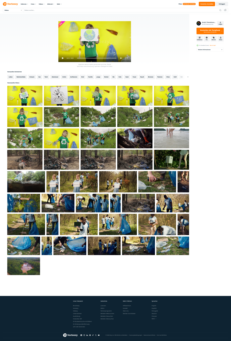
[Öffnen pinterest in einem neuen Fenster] (90, 335)
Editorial (50, 4)
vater (127, 77)
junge (98, 77)
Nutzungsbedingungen (135, 335)
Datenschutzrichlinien (149, 335)
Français (154, 316)
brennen (150, 77)
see (39, 77)
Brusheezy (76, 305)
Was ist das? (213, 45)
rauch (142, 77)
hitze (168, 77)
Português (155, 311)
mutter (106, 77)
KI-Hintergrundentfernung (81, 324)
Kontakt (125, 308)
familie (90, 77)
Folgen (220, 24)
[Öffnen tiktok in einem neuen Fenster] (93, 335)
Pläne (180, 4)
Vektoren (24, 4)
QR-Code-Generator (79, 327)
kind (82, 77)
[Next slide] (186, 77)
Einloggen (222, 4)
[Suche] (220, 10)
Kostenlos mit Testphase (210, 31)
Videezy (75, 311)
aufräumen (73, 77)
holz (120, 77)
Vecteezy (75, 308)
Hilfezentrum (127, 305)
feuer (134, 77)
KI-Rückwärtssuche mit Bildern (82, 321)
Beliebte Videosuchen (107, 319)
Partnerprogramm (106, 311)
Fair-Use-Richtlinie (162, 335)
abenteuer (55, 77)
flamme (159, 77)
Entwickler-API (77, 319)
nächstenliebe (21, 77)
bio (114, 77)
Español (154, 308)
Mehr (58, 4)
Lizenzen (103, 305)
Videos (41, 4)
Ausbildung (76, 316)
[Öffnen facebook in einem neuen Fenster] (81, 335)
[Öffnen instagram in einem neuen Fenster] (84, 335)
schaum (31, 77)
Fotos (32, 4)
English (154, 305)
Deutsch (154, 313)
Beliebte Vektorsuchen (107, 313)
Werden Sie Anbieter (129, 313)
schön (64, 77)
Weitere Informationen (204, 49)
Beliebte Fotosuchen (107, 316)
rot (182, 77)
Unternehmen (77, 313)
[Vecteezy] (10, 4)
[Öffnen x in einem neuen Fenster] (96, 335)
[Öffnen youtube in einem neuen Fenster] (98, 335)
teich (46, 77)
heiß (175, 77)
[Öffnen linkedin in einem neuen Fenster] (87, 335)
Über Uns (126, 311)
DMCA (102, 308)
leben (11, 77)
